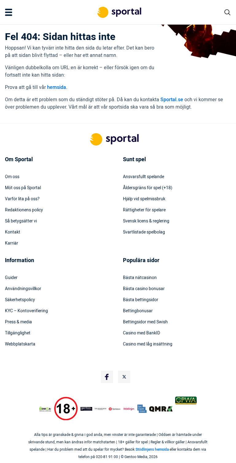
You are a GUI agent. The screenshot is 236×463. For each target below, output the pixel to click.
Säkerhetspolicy (20, 300)
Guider (11, 278)
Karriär (11, 243)
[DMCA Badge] (45, 409)
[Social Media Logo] (107, 377)
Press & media (18, 322)
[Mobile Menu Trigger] (10, 12)
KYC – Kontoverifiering (26, 311)
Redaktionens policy (24, 210)
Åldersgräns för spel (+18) (147, 188)
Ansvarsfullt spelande (143, 177)
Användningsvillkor (23, 289)
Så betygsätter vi (21, 221)
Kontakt (12, 232)
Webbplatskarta (20, 344)
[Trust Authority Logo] (86, 409)
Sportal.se (171, 99)
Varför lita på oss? (22, 199)
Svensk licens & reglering (146, 221)
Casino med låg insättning (147, 344)
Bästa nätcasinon (140, 278)
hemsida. (57, 87)
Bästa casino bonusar (144, 289)
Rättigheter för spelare (144, 210)
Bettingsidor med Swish (145, 322)
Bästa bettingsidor (140, 300)
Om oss (12, 177)
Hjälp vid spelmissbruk (144, 199)
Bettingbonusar (138, 311)
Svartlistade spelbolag (144, 232)
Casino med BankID (141, 333)
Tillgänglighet (17, 333)
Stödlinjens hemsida (152, 449)
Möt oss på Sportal (23, 188)
